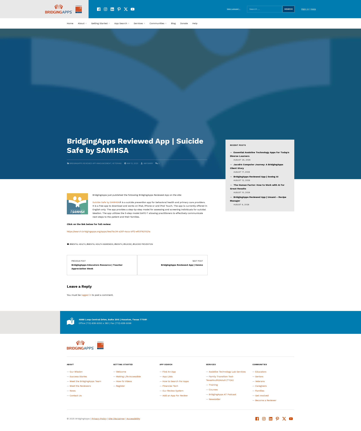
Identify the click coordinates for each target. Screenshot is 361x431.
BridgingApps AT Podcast (222, 394)
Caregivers (261, 386)
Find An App (169, 371)
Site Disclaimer (116, 418)
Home (70, 23)
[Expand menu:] (86, 23)
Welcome (121, 371)
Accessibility (133, 418)
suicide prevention (143, 244)
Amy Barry (148, 163)
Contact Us (76, 395)
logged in (86, 295)
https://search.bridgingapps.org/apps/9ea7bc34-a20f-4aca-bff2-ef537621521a (108, 231)
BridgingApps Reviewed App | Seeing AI (256, 176)
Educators (260, 371)
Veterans (117, 163)
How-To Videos (124, 381)
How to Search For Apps (175, 381)
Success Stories (78, 376)
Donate (184, 23)
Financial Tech (170, 386)
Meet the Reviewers (80, 386)
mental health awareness (100, 244)
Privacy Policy (99, 418)
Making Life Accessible (128, 376)
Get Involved (262, 395)
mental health (78, 244)
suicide (128, 244)
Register (120, 386)
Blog (173, 23)
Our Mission (76, 371)
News (73, 390)
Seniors (259, 376)
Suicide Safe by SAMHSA (106, 202)
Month (119, 244)
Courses (213, 389)
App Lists (167, 376)
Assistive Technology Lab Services (227, 371)
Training (213, 384)
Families (259, 390)
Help (313, 9)
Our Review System (172, 390)
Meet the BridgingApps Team (85, 381)
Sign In (305, 9)
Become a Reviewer (265, 400)
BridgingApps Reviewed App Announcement (90, 163)
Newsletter (215, 399)
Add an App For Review (175, 395)
